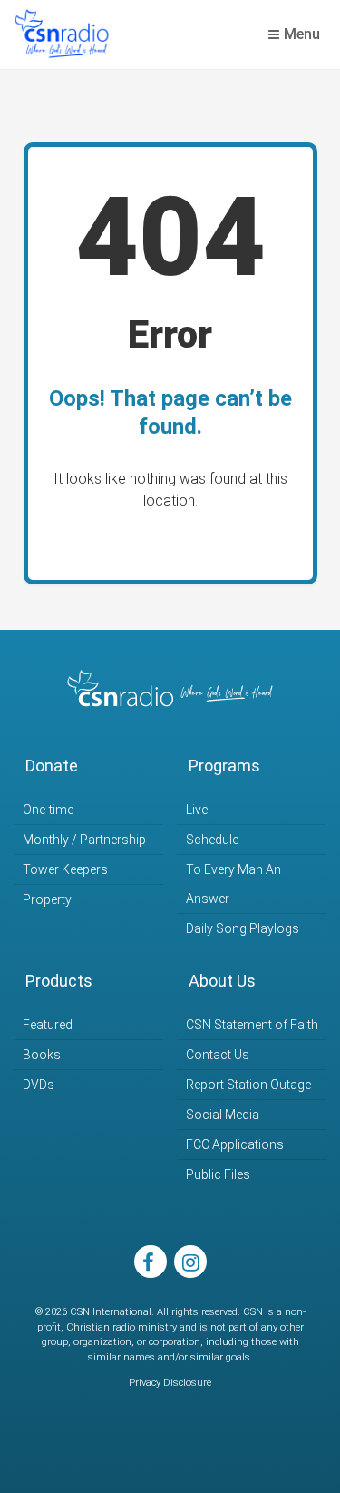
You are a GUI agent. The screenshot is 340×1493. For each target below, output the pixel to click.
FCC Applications (235, 1144)
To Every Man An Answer (233, 884)
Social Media (222, 1114)
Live (197, 809)
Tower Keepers (65, 869)
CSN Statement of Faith (252, 1024)
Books (42, 1054)
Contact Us (217, 1054)
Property (47, 899)
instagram (190, 1261)
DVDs (38, 1084)
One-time (48, 809)
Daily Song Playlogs (242, 928)
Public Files (218, 1174)
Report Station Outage (248, 1084)
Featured (48, 1024)
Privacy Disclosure (170, 1383)
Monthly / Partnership (84, 839)
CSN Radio (61, 34)
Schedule (212, 839)
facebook (150, 1261)
